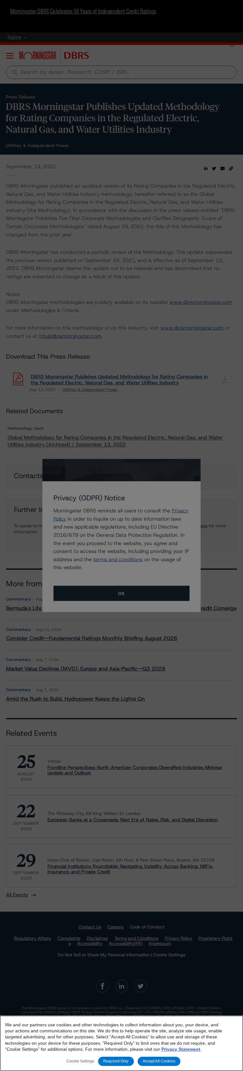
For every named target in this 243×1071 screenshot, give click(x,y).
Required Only (116, 1061)
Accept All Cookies (159, 1061)
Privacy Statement (180, 1049)
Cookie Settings (80, 1061)
